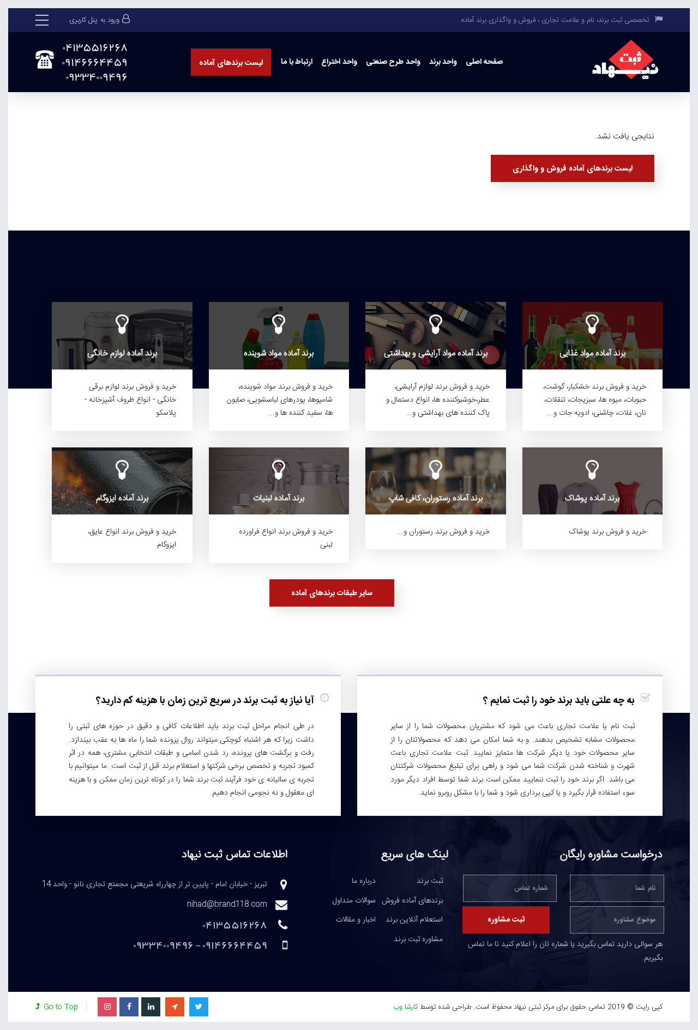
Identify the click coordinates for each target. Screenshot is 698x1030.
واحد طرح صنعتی (393, 62)
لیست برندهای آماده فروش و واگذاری (573, 168)
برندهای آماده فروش (412, 901)
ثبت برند (430, 881)
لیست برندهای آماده (231, 63)
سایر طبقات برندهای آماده (331, 593)
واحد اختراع (339, 62)
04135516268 (95, 47)
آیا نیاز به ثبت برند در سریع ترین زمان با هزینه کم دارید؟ (205, 701)
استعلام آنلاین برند (414, 920)
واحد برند (443, 62)
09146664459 (95, 62)
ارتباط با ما (296, 62)
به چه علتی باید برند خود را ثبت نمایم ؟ (559, 701)
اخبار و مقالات (356, 920)
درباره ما (364, 881)
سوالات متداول (354, 901)
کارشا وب (405, 1007)
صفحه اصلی (484, 62)
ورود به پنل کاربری (94, 20)
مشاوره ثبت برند (418, 940)
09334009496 (96, 77)
